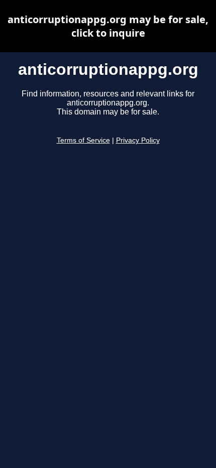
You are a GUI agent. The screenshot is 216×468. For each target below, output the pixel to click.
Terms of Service (83, 140)
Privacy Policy (138, 140)
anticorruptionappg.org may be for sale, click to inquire (108, 26)
